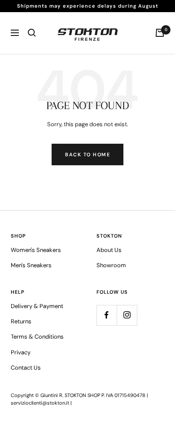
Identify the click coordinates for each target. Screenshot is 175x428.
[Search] (32, 33)
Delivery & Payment (37, 306)
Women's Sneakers (36, 250)
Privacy (21, 352)
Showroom (111, 265)
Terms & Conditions (37, 336)
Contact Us (26, 367)
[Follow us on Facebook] (106, 315)
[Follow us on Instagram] (127, 315)
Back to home (87, 154)
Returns (21, 321)
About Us (109, 250)
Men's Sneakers (31, 265)
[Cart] (159, 33)
